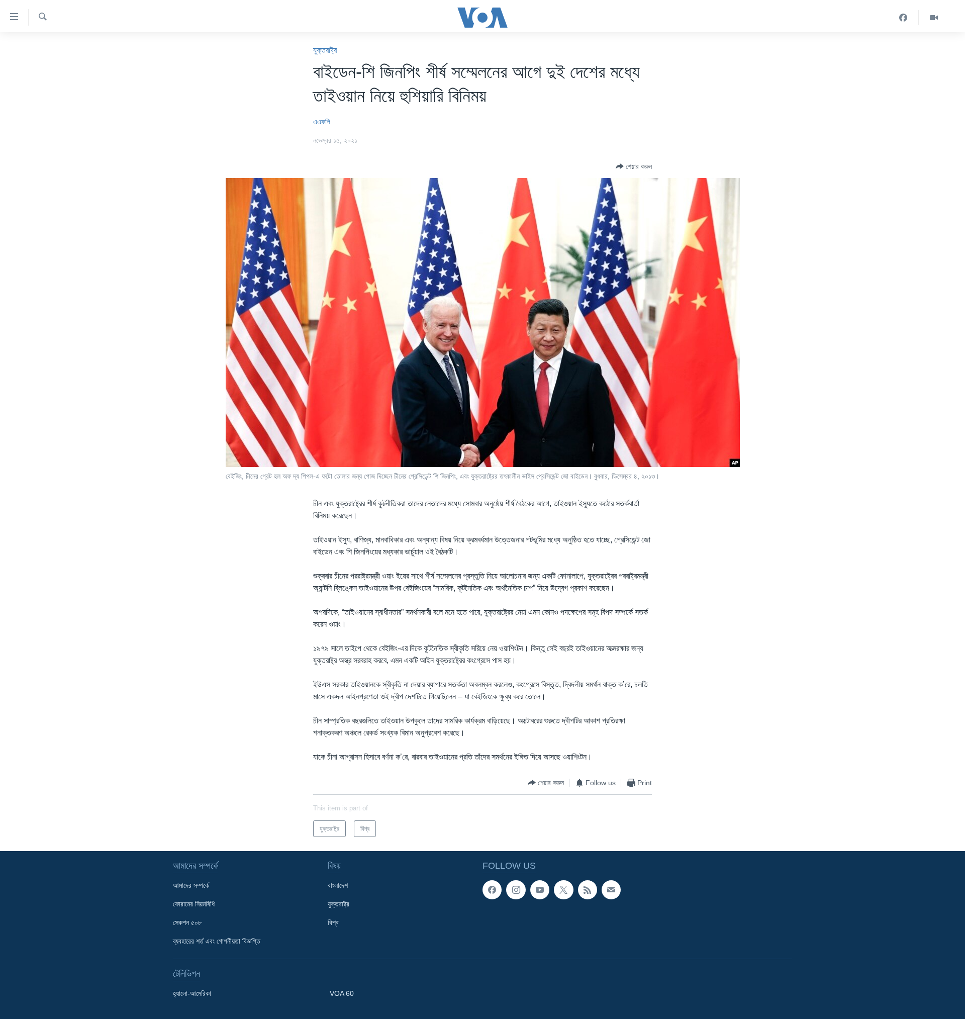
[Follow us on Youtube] (539, 889)
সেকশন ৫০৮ (187, 922)
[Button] (634, 166)
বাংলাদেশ (338, 885)
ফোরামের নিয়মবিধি (194, 904)
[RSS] (587, 889)
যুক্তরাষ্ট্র (325, 50)
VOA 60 (342, 993)
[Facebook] (903, 17)
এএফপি (321, 122)
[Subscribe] (611, 889)
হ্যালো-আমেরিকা (192, 993)
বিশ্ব (333, 922)
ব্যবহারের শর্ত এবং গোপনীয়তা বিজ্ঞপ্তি (216, 941)
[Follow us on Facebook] (492, 889)
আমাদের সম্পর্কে (191, 885)
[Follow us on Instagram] (515, 889)
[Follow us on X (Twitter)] (563, 889)
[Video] (934, 17)
